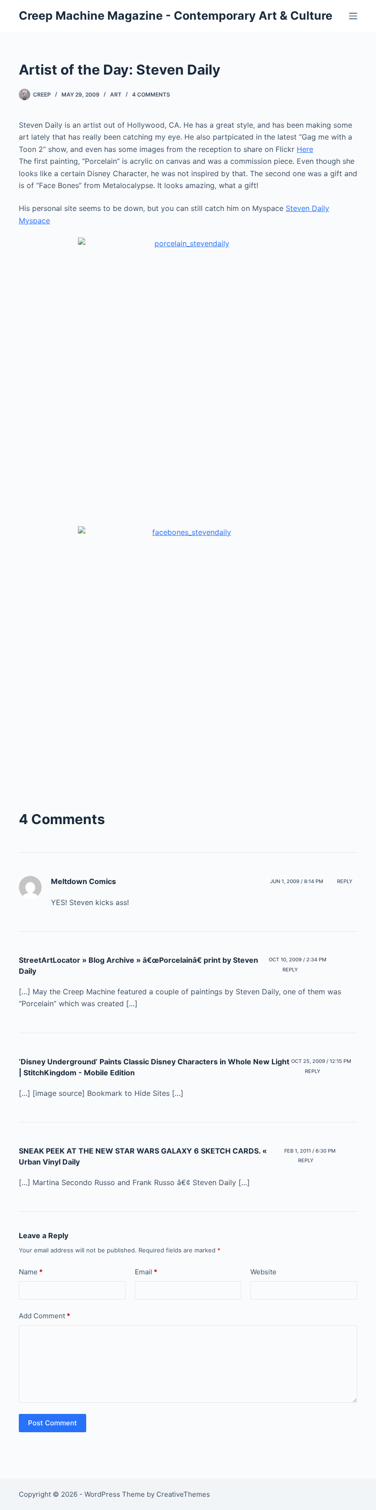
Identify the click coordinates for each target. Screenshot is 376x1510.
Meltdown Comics (83, 881)
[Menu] (353, 16)
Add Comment (44, 1315)
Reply (345, 881)
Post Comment (52, 1422)
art (116, 94)
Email (146, 1271)
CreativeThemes (183, 1494)
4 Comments (151, 94)
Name (31, 1271)
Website (263, 1271)
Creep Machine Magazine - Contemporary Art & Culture (175, 15)
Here (305, 149)
